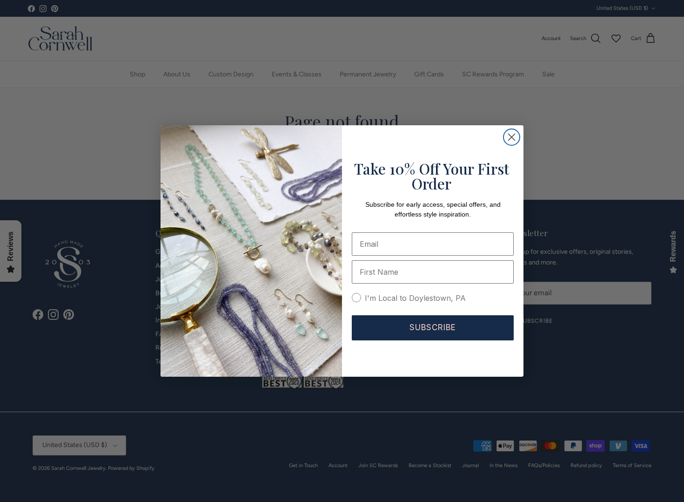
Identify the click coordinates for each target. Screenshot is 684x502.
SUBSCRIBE (432, 327)
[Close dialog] (511, 137)
